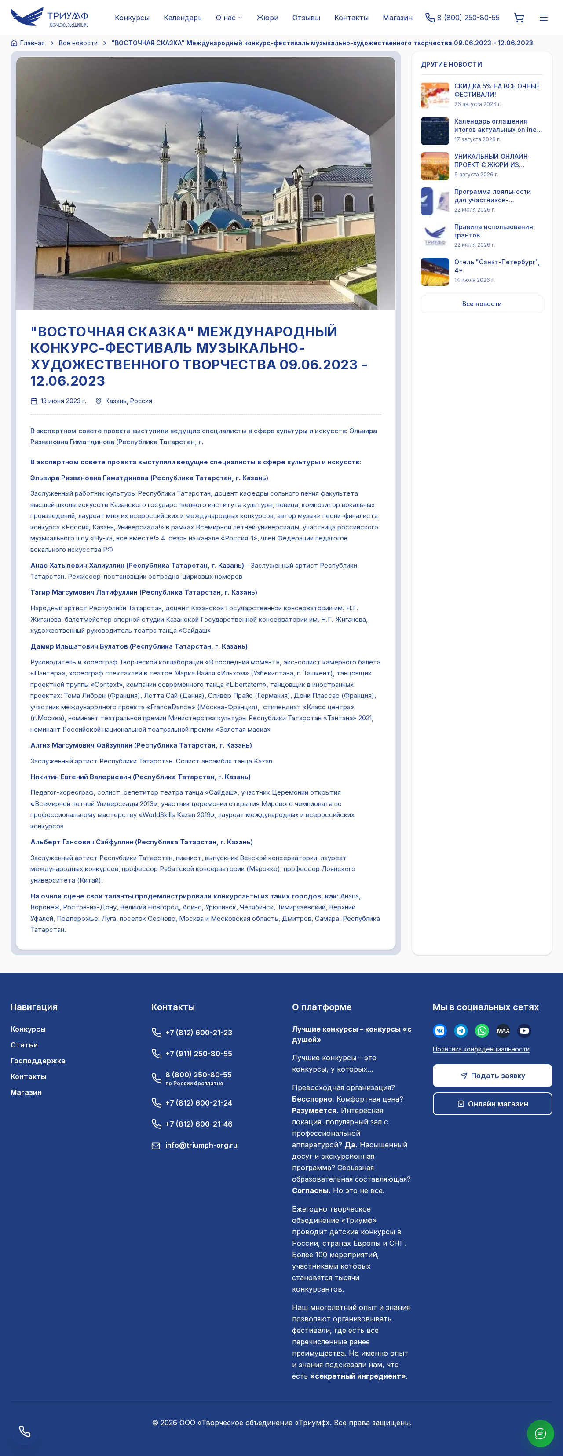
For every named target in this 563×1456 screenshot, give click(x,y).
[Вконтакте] (440, 1031)
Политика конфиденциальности (481, 1049)
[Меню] (543, 17)
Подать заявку (498, 1075)
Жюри (267, 17)
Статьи (24, 1044)
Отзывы (306, 17)
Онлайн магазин (498, 1103)
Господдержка (38, 1060)
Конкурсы (132, 17)
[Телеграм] (461, 1031)
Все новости (78, 43)
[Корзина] (519, 17)
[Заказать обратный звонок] (25, 1431)
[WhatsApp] (482, 1031)
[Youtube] (524, 1031)
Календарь (183, 17)
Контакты (351, 17)
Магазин (398, 17)
